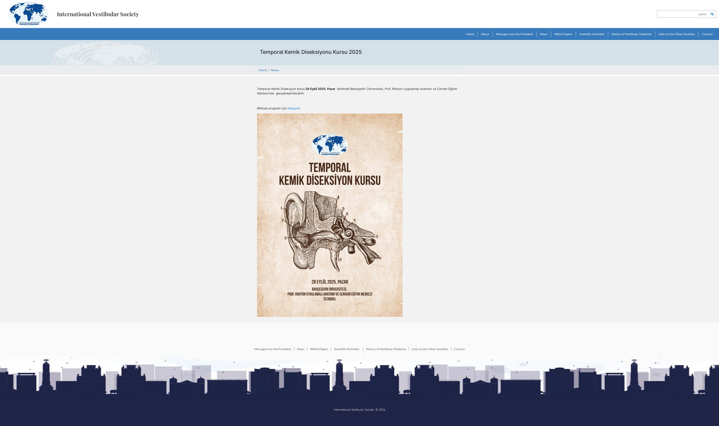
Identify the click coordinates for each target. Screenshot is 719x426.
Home (470, 34)
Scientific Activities (347, 349)
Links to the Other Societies (677, 34)
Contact (707, 34)
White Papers (563, 34)
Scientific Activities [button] (592, 34)
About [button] (485, 34)
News (543, 34)
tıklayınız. (294, 108)
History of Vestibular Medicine (632, 34)
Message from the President (514, 34)
